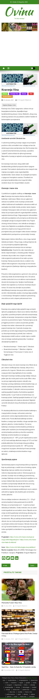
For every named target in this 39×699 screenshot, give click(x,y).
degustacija (18, 685)
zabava (33, 694)
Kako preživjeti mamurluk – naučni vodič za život (8, 565)
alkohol (26, 694)
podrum (9, 696)
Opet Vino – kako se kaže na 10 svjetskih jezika (19, 667)
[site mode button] (33, 68)
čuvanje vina (14, 93)
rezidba (20, 692)
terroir (34, 689)
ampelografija (9, 687)
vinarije (8, 689)
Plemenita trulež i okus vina (12, 603)
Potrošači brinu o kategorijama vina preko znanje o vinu (19, 635)
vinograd (9, 685)
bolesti (5, 93)
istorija (18, 687)
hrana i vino (28, 692)
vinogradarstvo (23, 680)
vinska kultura (7, 96)
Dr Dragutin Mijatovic (24, 100)
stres (15, 696)
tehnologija (26, 687)
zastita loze (25, 689)
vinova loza (34, 680)
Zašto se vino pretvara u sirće (33, 565)
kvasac (24, 93)
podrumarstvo (10, 694)
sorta (6, 682)
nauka (34, 682)
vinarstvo (14, 682)
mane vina (23, 696)
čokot (19, 694)
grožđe (28, 682)
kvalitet (34, 687)
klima (26, 685)
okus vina (12, 692)
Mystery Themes (32, 678)
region (21, 682)
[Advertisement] (19, 47)
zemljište (32, 696)
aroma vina (16, 689)
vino (31, 93)
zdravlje (32, 685)
